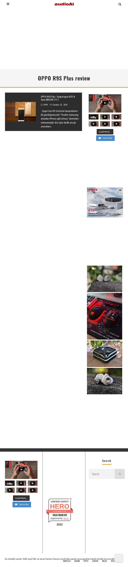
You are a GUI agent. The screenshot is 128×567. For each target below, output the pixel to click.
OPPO (46, 105)
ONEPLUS (66, 561)
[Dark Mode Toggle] (119, 558)
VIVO (112, 561)
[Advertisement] (64, 38)
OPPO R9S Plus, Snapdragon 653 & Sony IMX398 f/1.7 (58, 98)
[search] (120, 474)
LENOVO (95, 561)
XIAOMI (77, 561)
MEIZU (104, 561)
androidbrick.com (59, 511)
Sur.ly (66, 518)
